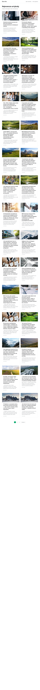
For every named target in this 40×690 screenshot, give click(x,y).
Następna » (23, 422)
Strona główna (35, 1)
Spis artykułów (28, 1)
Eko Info (4, 1)
